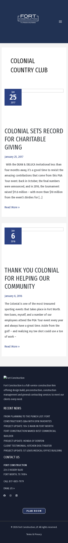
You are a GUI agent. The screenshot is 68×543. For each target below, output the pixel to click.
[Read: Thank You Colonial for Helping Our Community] (34, 246)
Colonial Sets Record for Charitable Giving (34, 139)
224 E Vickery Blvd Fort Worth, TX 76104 (15, 470)
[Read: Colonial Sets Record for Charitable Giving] (34, 108)
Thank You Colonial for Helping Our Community (32, 278)
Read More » (12, 207)
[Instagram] (10, 495)
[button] (34, 511)
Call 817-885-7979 (14, 481)
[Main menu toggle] (60, 22)
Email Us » (9, 488)
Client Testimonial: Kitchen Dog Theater (28, 445)
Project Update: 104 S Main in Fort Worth (28, 426)
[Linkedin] (16, 495)
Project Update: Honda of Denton (24, 440)
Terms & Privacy (34, 534)
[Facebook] (4, 495)
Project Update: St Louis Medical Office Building (33, 450)
